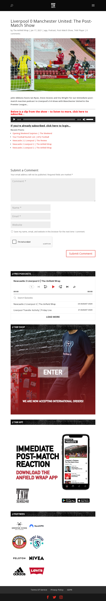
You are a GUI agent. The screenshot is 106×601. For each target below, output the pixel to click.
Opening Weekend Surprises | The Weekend (32, 133)
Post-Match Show (65, 30)
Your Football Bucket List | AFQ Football (31, 137)
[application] (53, 119)
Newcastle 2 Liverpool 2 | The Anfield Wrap (32, 144)
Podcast (52, 30)
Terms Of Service (39, 589)
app (45, 30)
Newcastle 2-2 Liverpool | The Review (30, 140)
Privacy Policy (57, 589)
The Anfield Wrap (21, 30)
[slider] (90, 119)
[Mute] (84, 119)
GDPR (69, 589)
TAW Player (79, 30)
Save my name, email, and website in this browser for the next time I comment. (49, 231)
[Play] (14, 119)
